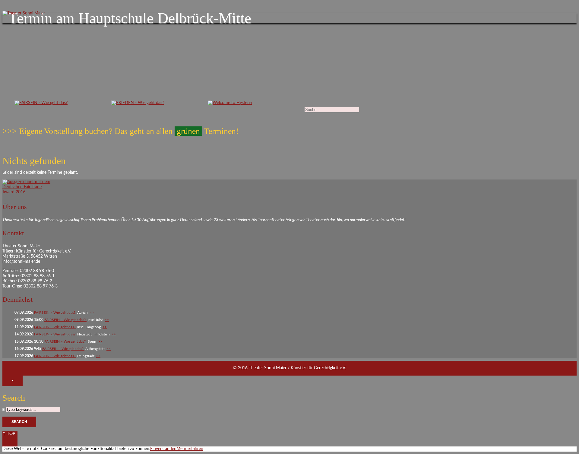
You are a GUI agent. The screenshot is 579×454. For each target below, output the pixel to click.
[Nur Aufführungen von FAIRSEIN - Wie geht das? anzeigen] (41, 104)
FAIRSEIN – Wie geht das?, (55, 312)
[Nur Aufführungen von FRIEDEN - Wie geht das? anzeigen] (137, 104)
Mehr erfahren (189, 449)
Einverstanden (163, 449)
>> (92, 312)
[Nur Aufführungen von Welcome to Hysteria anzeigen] (230, 104)
